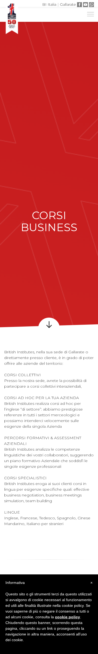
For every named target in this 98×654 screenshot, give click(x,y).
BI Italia (49, 4)
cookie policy (67, 617)
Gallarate (68, 4)
